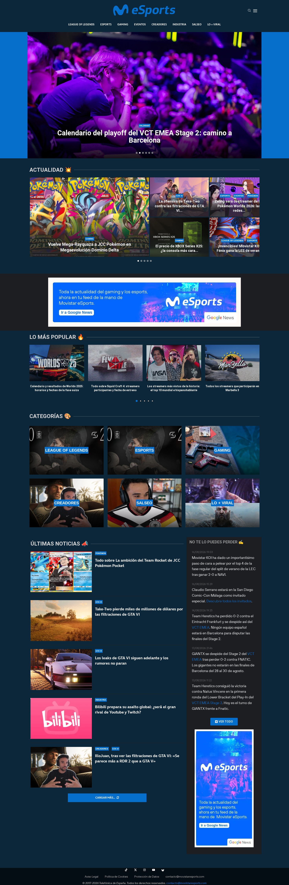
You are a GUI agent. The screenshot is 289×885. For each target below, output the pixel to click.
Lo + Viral (214, 24)
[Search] (249, 11)
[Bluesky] (162, 870)
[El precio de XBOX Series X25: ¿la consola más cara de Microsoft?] (179, 237)
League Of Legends (81, 24)
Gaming (122, 24)
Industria (179, 24)
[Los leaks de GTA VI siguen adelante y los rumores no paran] (61, 669)
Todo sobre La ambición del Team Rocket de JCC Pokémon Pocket (137, 563)
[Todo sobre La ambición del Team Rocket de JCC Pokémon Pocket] (61, 571)
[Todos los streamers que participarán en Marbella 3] (232, 363)
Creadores (159, 24)
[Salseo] (145, 503)
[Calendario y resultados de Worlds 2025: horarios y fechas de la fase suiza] (56, 363)
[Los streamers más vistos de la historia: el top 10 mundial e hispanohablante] (173, 363)
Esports (105, 24)
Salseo (197, 24)
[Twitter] (135, 870)
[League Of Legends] (66, 450)
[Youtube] (153, 870)
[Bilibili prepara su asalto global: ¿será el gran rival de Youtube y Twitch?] (61, 718)
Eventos (140, 24)
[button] (34, 95)
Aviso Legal (91, 876)
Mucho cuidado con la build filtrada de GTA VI (144, 147)
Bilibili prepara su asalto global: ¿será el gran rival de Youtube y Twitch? (135, 709)
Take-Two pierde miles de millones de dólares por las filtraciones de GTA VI (139, 611)
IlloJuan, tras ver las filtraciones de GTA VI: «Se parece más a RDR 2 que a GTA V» (137, 758)
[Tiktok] (126, 870)
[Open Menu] (255, 11)
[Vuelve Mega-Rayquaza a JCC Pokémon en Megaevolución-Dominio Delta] (89, 217)
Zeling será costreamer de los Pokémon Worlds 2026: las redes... (239, 206)
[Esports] (145, 450)
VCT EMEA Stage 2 (207, 703)
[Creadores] (66, 503)
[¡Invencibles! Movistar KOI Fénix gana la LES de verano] (239, 237)
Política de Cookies (116, 876)
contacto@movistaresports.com (185, 876)
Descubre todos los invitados (228, 601)
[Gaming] (222, 450)
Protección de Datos (146, 876)
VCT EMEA (200, 627)
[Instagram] (144, 870)
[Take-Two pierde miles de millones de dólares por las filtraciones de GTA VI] (61, 620)
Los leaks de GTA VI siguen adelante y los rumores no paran (131, 660)
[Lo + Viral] (222, 503)
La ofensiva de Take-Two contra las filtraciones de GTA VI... (179, 206)
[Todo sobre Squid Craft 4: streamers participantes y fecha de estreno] (115, 363)
